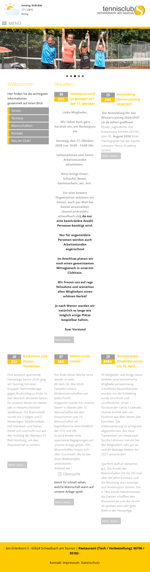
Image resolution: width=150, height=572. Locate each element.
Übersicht (71, 473)
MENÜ (14, 23)
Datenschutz (90, 563)
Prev (5, 44)
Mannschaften (21, 126)
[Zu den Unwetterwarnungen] (11, 17)
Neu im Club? (21, 141)
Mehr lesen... (64, 340)
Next (145, 44)
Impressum (71, 563)
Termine (17, 118)
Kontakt (17, 133)
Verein (16, 111)
